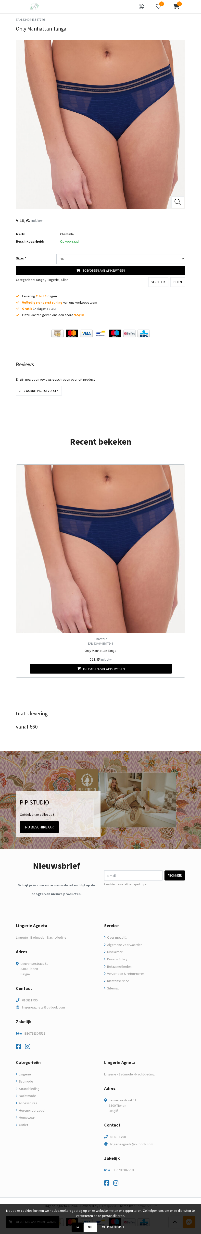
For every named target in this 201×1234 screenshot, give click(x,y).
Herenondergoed (31, 1110)
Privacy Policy (116, 959)
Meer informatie (113, 1227)
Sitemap (112, 988)
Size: (21, 258)
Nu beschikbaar (39, 827)
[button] (176, 6)
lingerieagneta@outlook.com (43, 1007)
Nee (90, 1227)
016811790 (30, 1000)
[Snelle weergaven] (177, 472)
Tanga (40, 280)
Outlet (23, 1125)
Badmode (25, 1081)
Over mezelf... (116, 937)
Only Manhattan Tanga (100, 650)
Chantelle (67, 234)
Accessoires (27, 1103)
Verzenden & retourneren (125, 973)
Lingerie (53, 280)
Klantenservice (117, 981)
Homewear (26, 1117)
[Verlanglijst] (24, 669)
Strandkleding (28, 1088)
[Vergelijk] (177, 669)
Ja (77, 1227)
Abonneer (175, 875)
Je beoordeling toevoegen (39, 391)
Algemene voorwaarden (124, 945)
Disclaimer (114, 952)
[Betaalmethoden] (57, 333)
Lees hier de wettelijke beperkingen (126, 884)
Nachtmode (27, 1096)
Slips (64, 280)
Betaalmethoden (119, 966)
